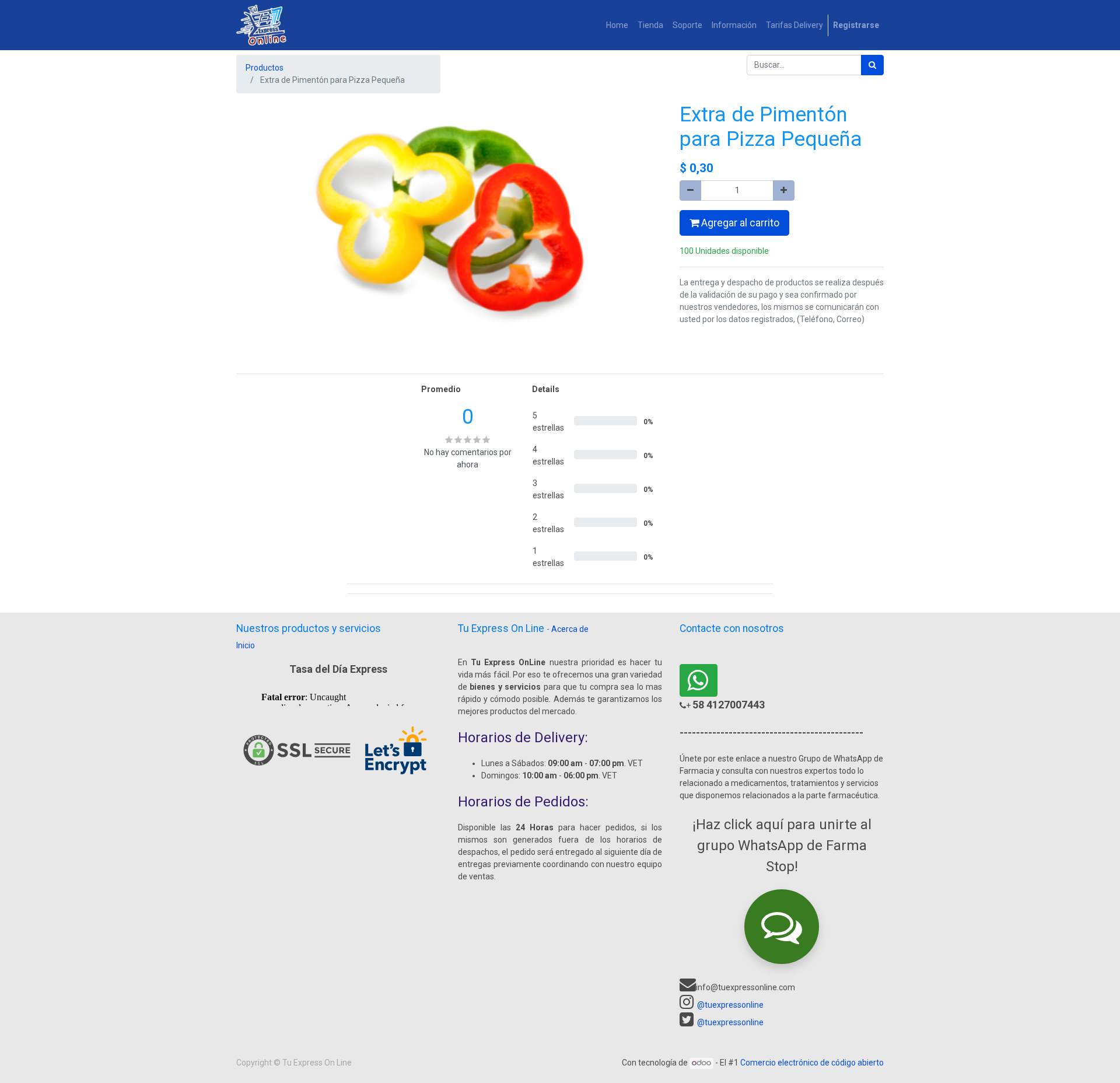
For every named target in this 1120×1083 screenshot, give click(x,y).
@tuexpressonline (730, 1004)
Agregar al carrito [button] (739, 223)
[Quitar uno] (690, 190)
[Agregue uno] (783, 190)
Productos (265, 67)
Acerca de (570, 629)
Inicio (245, 645)
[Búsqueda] (872, 65)
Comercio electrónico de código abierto (812, 1062)
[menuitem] (617, 25)
